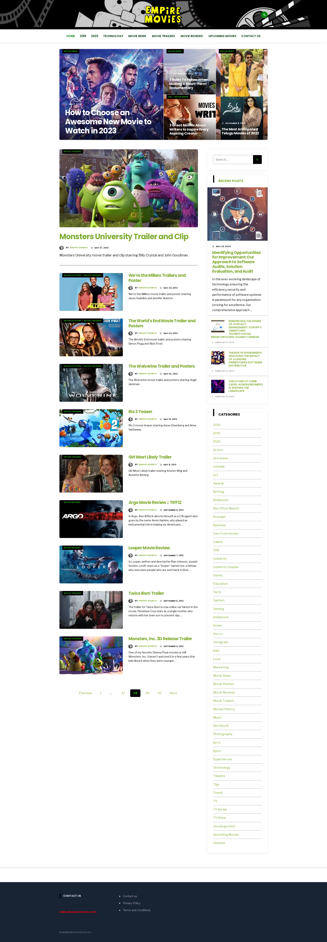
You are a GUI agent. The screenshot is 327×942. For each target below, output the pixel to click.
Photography (222, 734)
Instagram (220, 642)
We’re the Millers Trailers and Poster (157, 277)
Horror (218, 634)
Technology (113, 36)
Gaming (218, 609)
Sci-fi (216, 742)
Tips (216, 784)
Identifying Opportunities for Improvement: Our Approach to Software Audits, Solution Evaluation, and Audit (236, 262)
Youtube (219, 843)
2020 (94, 36)
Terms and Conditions (137, 910)
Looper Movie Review (149, 548)
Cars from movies (225, 533)
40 (159, 693)
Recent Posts (230, 180)
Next (173, 693)
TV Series (220, 809)
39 (147, 693)
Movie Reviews (192, 36)
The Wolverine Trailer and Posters (161, 366)
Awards (218, 483)
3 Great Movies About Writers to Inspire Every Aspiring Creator (188, 129)
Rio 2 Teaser (140, 412)
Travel (217, 793)
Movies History (224, 709)
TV (215, 801)
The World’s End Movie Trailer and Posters (161, 323)
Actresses (220, 458)
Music (217, 717)
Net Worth (221, 726)
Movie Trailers (164, 36)
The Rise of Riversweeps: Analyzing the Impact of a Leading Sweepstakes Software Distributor (245, 359)
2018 (216, 425)
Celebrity (220, 559)
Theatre (219, 776)
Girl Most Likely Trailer (149, 457)
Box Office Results (226, 508)
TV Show (219, 818)
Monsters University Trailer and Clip (123, 236)
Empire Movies (82, 932)
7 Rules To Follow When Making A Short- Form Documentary (188, 83)
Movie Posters (73, 275)
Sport (217, 751)
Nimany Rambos (79, 247)
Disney (218, 575)
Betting (218, 492)
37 (123, 693)
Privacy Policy (132, 903)
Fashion (218, 600)
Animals (219, 466)
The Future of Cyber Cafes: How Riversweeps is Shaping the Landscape (246, 386)
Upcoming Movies (222, 36)
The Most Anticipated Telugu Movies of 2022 (240, 131)
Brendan (219, 517)
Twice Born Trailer (146, 593)
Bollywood (220, 500)
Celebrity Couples (226, 567)
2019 (83, 36)
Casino (218, 542)
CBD (216, 550)
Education (220, 583)
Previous (85, 693)
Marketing (221, 667)
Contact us (251, 36)
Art (170, 96)
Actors (218, 450)
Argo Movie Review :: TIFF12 (154, 502)
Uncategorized (224, 826)
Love (216, 659)
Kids (216, 650)
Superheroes (222, 759)
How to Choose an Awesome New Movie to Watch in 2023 (108, 121)
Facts (217, 592)
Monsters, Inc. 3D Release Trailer (160, 639)
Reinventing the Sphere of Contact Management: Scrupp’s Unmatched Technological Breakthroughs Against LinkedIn (236, 329)
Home (70, 36)
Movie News (137, 36)
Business (219, 525)
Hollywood (220, 617)
